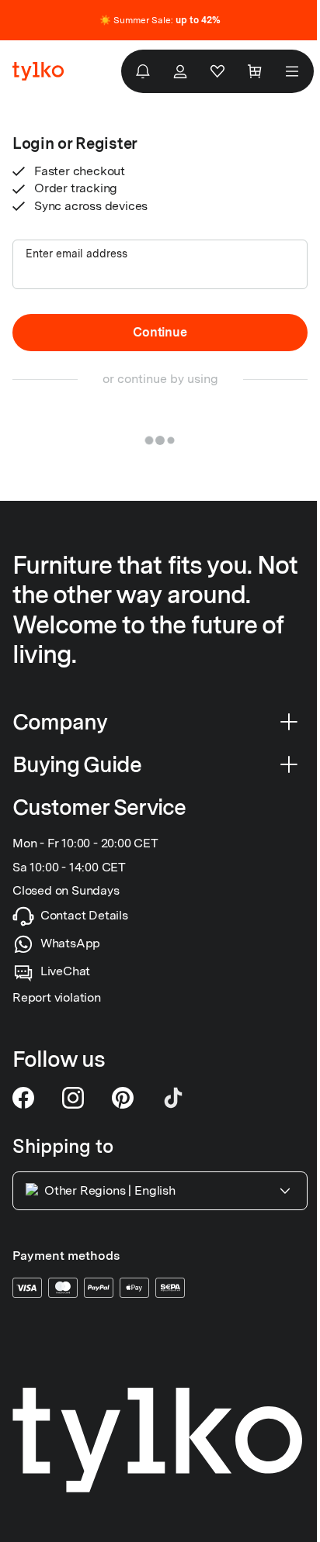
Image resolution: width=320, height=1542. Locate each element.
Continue (159, 332)
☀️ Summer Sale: (160, 20)
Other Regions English (110, 1190)
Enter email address (76, 253)
